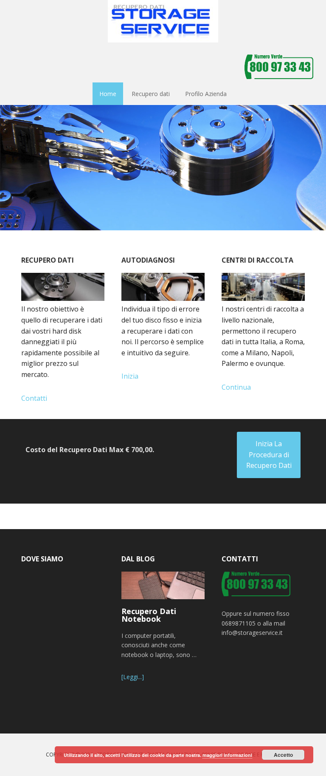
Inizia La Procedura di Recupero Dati (269, 454)
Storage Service (163, 21)
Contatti (34, 398)
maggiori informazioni (227, 755)
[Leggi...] (132, 677)
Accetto (283, 755)
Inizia (129, 376)
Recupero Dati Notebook (148, 615)
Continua (236, 387)
